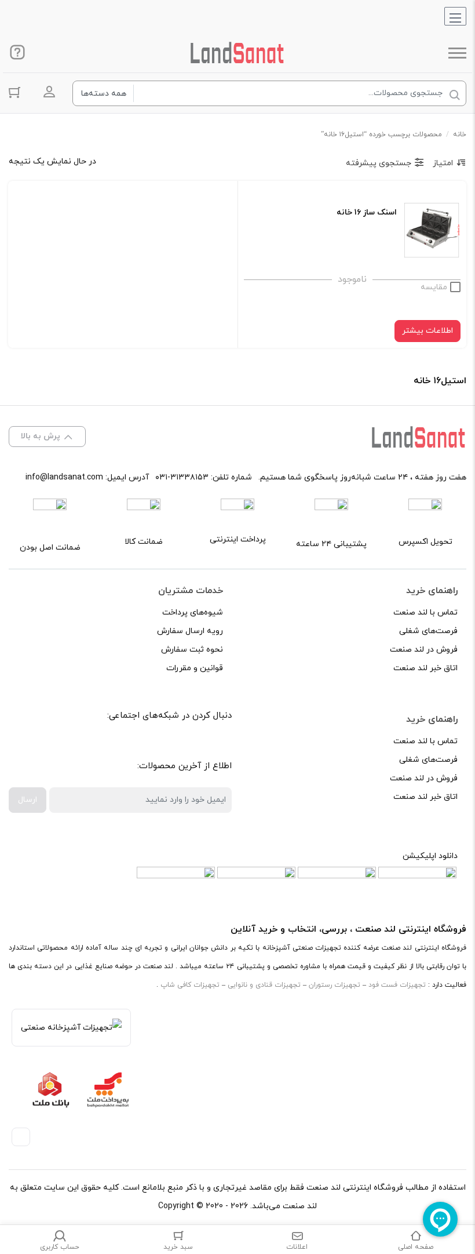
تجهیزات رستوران (334, 985)
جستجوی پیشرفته (378, 163)
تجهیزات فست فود (397, 985)
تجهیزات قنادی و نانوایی (264, 985)
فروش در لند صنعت (424, 649)
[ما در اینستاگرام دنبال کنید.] (187, 745)
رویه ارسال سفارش (190, 631)
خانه (459, 134)
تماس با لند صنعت (425, 612)
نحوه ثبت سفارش (192, 649)
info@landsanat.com (64, 477)
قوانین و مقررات (194, 668)
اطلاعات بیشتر (427, 330)
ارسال (27, 799)
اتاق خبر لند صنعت (425, 668)
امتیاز (443, 163)
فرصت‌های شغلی (428, 631)
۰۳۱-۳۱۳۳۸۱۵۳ (182, 477)
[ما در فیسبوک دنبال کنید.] (213, 745)
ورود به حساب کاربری (49, 92)
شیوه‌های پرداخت (192, 612)
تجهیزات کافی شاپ (190, 985)
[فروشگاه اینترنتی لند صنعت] (237, 53)
